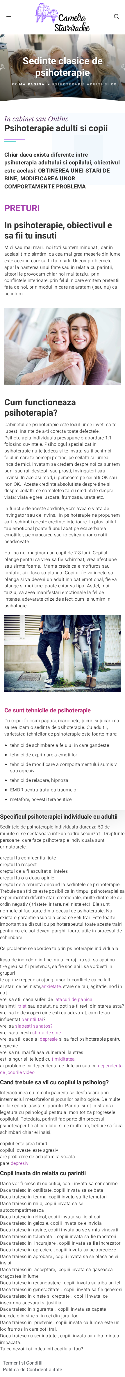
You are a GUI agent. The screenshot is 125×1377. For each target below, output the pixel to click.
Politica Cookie (72, 1280)
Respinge (67, 1309)
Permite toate (68, 1294)
